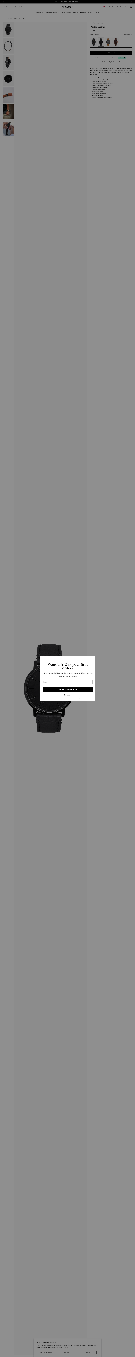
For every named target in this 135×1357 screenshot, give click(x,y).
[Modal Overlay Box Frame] (67, 678)
